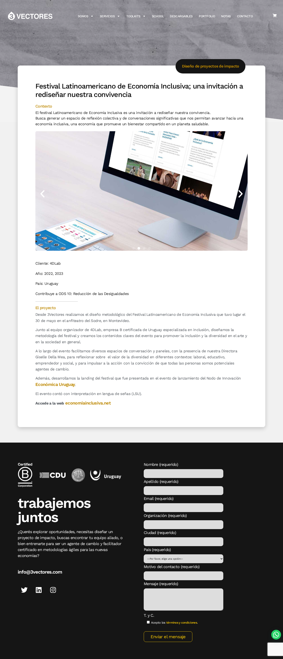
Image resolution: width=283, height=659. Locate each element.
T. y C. (149, 615)
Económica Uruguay (55, 384)
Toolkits (133, 16)
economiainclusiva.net (88, 403)
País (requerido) (157, 550)
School (158, 16)
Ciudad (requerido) (160, 533)
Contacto (245, 16)
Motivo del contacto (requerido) (172, 567)
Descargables (181, 16)
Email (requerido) (159, 499)
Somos (83, 16)
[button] (42, 194)
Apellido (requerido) (161, 482)
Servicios (107, 16)
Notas (226, 16)
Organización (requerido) (165, 516)
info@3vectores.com (40, 572)
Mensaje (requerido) (161, 584)
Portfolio (207, 16)
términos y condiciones (181, 622)
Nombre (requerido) (161, 464)
